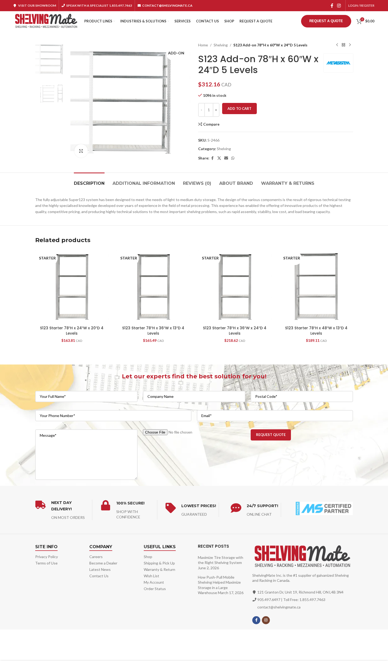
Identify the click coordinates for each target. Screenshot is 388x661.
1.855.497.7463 (312, 599)
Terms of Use (46, 563)
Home (203, 45)
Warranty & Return (159, 569)
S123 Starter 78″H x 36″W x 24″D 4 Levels (234, 330)
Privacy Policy (46, 556)
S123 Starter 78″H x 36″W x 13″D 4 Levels (153, 330)
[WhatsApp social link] (233, 158)
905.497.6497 (268, 599)
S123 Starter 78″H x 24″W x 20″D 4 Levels (71, 330)
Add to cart (239, 108)
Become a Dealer (103, 563)
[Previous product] (337, 45)
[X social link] (219, 158)
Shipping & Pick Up (159, 563)
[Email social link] (226, 158)
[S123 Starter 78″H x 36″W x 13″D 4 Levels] (153, 286)
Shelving (221, 45)
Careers (96, 556)
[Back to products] (343, 45)
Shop (148, 556)
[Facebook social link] (332, 6)
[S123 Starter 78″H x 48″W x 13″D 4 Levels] (316, 286)
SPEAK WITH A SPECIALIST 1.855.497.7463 (99, 5)
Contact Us (99, 576)
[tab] (89, 181)
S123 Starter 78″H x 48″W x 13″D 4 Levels (316, 330)
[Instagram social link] (338, 6)
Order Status (155, 588)
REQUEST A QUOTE (326, 21)
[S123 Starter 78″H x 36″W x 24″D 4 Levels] (235, 286)
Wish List (151, 576)
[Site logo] (46, 20)
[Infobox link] (63, 509)
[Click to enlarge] (81, 151)
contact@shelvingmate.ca (279, 607)
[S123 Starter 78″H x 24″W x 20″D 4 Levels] (72, 286)
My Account (154, 582)
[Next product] (350, 45)
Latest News (100, 569)
